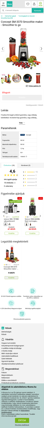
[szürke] (5, 224)
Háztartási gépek (10, 16)
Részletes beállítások (22, 425)
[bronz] (9, 224)
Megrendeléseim (7, 375)
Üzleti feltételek (6, 359)
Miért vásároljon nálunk (9, 353)
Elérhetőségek (6, 332)
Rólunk (3, 334)
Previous (4, 216)
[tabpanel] (22, 49)
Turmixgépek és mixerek (27, 16)
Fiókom (4, 372)
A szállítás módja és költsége (11, 348)
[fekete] (26, 224)
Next (40, 216)
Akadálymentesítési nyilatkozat (12, 364)
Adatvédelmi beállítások (9, 356)
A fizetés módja (6, 351)
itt (12, 416)
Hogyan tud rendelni (8, 343)
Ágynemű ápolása (7, 361)
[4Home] (2, 16)
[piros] (30, 224)
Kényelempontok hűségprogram (12, 346)
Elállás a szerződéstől (8, 380)
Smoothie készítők (7, 18)
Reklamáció (5, 378)
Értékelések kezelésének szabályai (13, 383)
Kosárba (22, 97)
